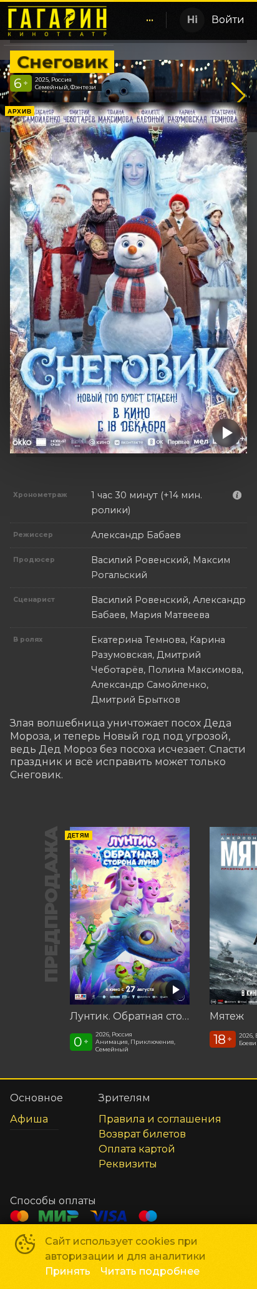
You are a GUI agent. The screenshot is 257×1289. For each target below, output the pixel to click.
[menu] (142, 20)
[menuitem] (149, 20)
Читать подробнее (150, 1271)
